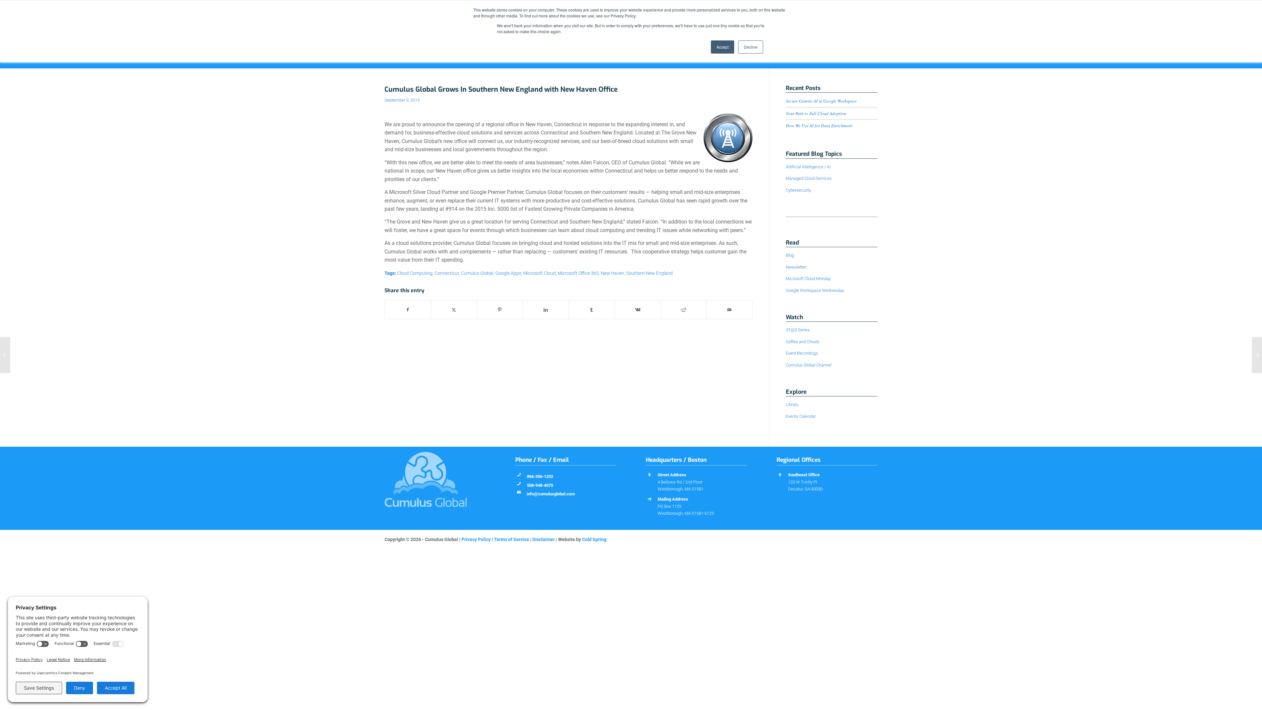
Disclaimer (543, 539)
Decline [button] (751, 47)
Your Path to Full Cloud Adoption (816, 113)
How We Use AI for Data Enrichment (819, 125)
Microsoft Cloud (539, 273)
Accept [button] (722, 47)
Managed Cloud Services (809, 178)
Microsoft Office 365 (578, 273)
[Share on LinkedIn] (546, 309)
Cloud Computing (414, 273)
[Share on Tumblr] (592, 309)
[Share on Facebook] (408, 309)
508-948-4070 (540, 485)
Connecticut (446, 273)
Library (792, 404)
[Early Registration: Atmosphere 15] (5, 355)
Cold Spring (594, 539)
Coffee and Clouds (803, 341)
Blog (790, 255)
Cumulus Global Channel (808, 365)
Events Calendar (801, 416)
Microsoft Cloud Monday (808, 278)
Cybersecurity (798, 190)
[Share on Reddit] (684, 309)
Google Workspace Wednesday (815, 290)
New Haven (612, 273)
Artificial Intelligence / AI (808, 166)
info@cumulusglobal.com (551, 493)
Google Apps (508, 273)
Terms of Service (511, 539)
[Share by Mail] (729, 309)
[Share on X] (454, 309)
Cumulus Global (477, 273)
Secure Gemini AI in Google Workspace (821, 101)
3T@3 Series (798, 329)
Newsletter (796, 267)
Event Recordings (802, 353)
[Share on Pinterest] (500, 309)
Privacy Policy (476, 539)
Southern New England (649, 273)
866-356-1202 (540, 476)
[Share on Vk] (638, 309)
